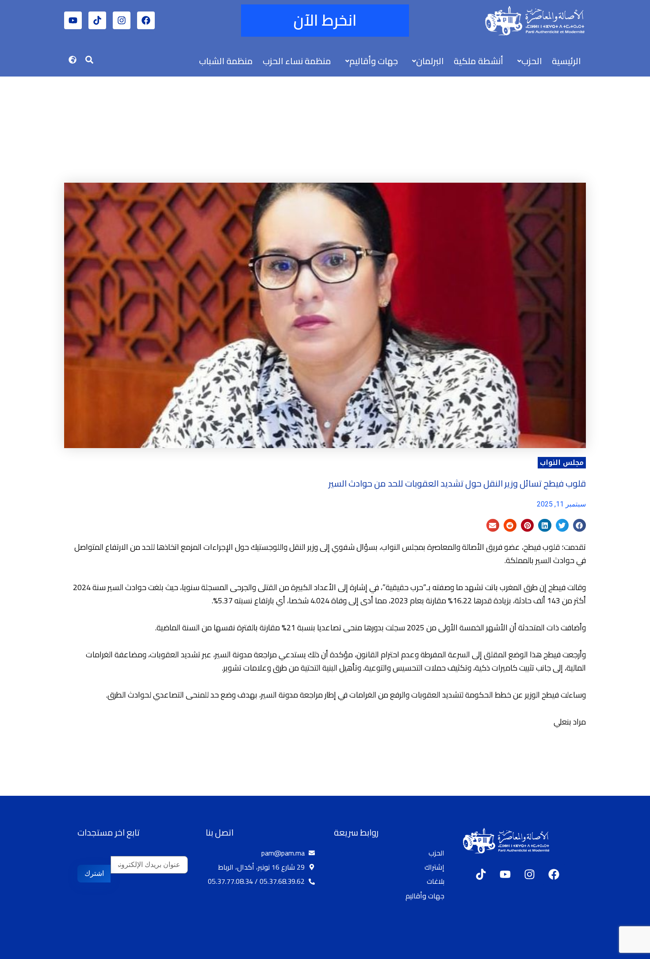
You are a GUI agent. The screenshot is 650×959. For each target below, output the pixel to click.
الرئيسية (566, 61)
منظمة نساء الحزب (297, 61)
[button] (527, 61)
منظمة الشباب (226, 61)
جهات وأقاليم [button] (373, 61)
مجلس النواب (562, 462)
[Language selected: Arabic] (623, 950)
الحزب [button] (531, 61)
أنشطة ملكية (478, 61)
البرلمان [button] (430, 61)
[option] (627, 951)
